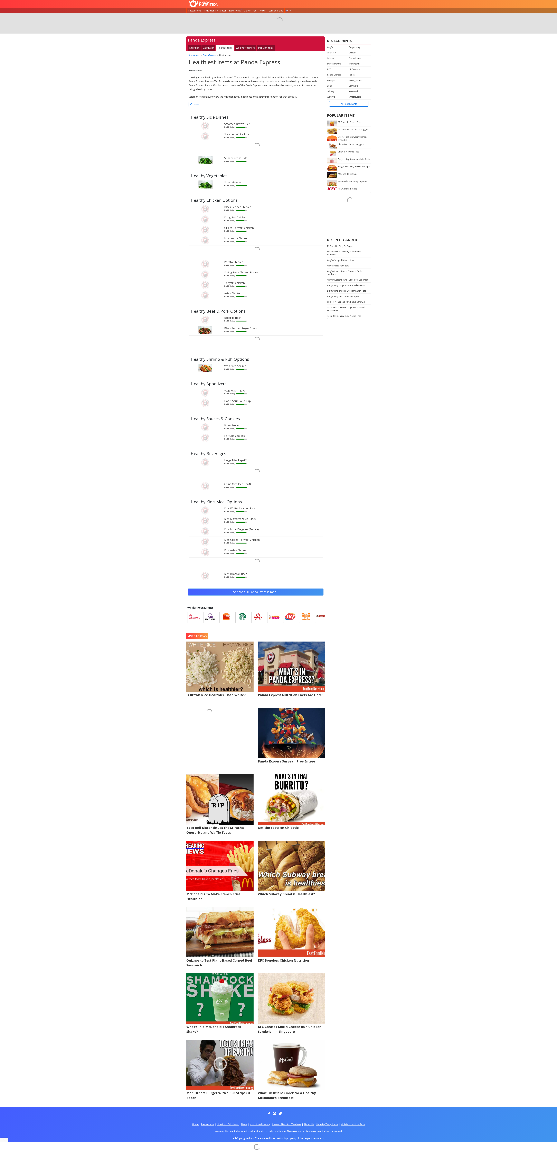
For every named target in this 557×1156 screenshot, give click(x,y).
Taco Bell (353, 91)
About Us (309, 1124)
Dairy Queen (355, 58)
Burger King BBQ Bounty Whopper (343, 296)
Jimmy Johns (354, 63)
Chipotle (353, 52)
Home (195, 1124)
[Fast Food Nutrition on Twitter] (280, 1114)
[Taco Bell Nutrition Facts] (210, 617)
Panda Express (334, 74)
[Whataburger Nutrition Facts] (306, 617)
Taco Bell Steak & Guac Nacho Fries (344, 316)
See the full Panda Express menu (255, 592)
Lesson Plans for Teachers (286, 1124)
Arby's (330, 47)
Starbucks (353, 85)
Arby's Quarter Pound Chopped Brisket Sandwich (345, 273)
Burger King (354, 47)
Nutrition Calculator (215, 10)
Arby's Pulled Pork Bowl (338, 265)
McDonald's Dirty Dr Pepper (340, 246)
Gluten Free (250, 10)
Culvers (330, 58)
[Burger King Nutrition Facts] (226, 617)
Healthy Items (225, 47)
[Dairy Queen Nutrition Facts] (290, 617)
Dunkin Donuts (334, 63)
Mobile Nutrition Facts (353, 1124)
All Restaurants (349, 103)
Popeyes (331, 80)
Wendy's (331, 96)
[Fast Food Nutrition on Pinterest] (274, 1114)
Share (195, 104)
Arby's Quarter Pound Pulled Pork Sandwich (347, 279)
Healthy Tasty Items (327, 1124)
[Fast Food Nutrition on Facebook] (268, 1114)
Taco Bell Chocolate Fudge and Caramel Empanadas (346, 309)
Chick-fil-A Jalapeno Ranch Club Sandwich (346, 301)
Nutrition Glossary (260, 1124)
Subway (330, 91)
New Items (235, 10)
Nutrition (194, 47)
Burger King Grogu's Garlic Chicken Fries (346, 285)
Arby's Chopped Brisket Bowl (340, 260)
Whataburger (355, 96)
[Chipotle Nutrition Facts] (322, 617)
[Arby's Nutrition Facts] (258, 617)
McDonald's (354, 69)
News (262, 10)
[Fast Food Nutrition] (203, 3)
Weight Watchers (245, 47)
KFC (329, 69)
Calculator (208, 47)
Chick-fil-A (331, 52)
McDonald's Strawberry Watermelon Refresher (344, 253)
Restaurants (194, 10)
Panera (352, 74)
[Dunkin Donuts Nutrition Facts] (274, 617)
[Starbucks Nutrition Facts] (242, 617)
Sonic (329, 85)
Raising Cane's (355, 80)
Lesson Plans (276, 10)
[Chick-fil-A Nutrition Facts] (194, 617)
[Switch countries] (288, 10)
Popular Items (266, 47)
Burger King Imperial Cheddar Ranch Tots (346, 290)
